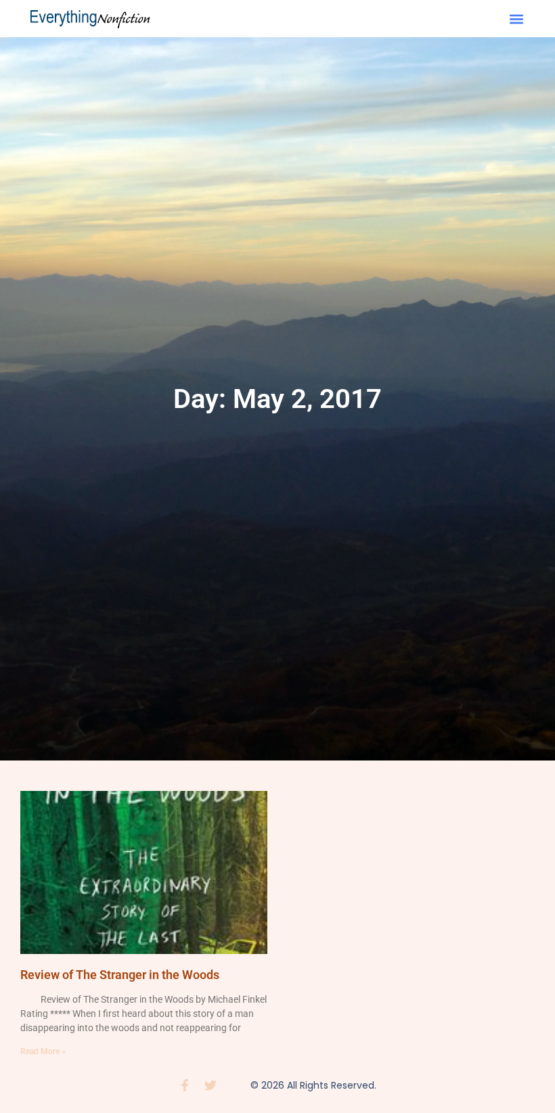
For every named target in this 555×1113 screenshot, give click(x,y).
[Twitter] (210, 1085)
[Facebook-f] (185, 1085)
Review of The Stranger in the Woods (119, 975)
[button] (516, 18)
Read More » (43, 1051)
